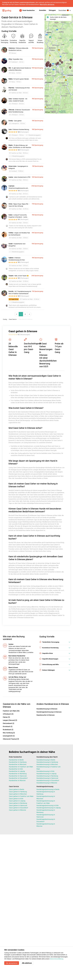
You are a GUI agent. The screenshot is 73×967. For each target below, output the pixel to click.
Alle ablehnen (27, 963)
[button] (54, 642)
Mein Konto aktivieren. (47, 4)
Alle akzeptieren (12, 963)
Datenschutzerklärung (56, 959)
